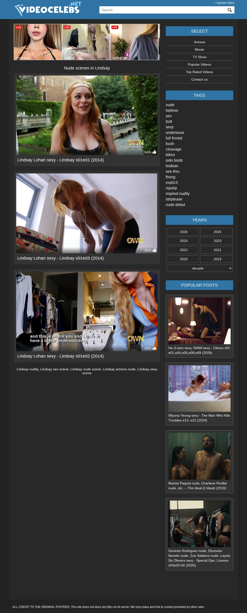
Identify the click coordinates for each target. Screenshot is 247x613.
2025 (217, 232)
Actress (199, 42)
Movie (199, 49)
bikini (170, 155)
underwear (175, 133)
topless (172, 110)
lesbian (172, 166)
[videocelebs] (47, 16)
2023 (217, 241)
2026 (184, 232)
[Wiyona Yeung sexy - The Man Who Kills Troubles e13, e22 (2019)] (199, 411)
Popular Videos (199, 64)
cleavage (173, 149)
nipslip (171, 188)
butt (169, 121)
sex (169, 116)
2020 (184, 259)
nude (170, 105)
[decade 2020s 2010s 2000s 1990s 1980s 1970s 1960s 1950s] (199, 268)
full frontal (174, 138)
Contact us (199, 79)
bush (170, 144)
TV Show (199, 57)
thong (170, 177)
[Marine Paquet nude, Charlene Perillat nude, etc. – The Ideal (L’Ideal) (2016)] (199, 478)
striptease (174, 199)
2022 (184, 250)
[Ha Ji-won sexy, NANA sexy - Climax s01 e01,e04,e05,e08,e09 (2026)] (199, 343)
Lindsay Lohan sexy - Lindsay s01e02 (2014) (60, 356)
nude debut (175, 205)
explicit (172, 182)
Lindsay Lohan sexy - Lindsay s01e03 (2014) (60, 258)
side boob (174, 160)
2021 (217, 250)
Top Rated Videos (199, 72)
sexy (170, 127)
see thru (172, 171)
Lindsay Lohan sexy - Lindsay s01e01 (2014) (60, 160)
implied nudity (178, 194)
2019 (217, 259)
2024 (184, 241)
